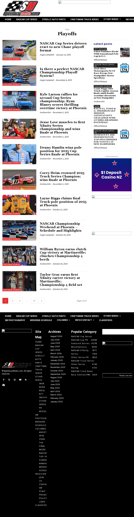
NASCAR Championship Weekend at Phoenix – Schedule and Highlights (60, 227)
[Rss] (26, 380)
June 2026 (55, 343)
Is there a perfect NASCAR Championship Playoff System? (62, 72)
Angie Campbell (47, 54)
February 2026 (57, 357)
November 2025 (57, 367)
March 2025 (56, 394)
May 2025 (55, 388)
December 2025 (57, 364)
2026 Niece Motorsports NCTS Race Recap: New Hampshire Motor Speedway (104, 73)
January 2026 (56, 360)
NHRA (96, 106)
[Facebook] (4, 380)
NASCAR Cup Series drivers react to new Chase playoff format (63, 47)
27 (34, 300)
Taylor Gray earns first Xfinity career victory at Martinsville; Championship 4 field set (61, 280)
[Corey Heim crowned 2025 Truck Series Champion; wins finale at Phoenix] (19, 179)
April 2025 (55, 391)
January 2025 (56, 401)
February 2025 (57, 398)
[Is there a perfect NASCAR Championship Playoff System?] (19, 76)
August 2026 (56, 336)
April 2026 (55, 350)
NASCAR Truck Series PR (104, 65)
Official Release (100, 59)
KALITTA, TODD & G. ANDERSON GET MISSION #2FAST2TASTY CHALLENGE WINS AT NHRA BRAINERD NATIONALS (106, 115)
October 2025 (56, 370)
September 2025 (58, 374)
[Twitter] (9, 380)
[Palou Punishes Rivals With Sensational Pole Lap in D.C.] (125, 52)
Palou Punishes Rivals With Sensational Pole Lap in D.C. (106, 53)
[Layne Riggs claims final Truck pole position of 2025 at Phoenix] (19, 205)
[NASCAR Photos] (4, 385)
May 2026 (55, 346)
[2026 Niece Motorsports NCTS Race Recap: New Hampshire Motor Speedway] (125, 68)
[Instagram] (15, 380)
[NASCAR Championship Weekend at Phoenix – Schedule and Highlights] (19, 230)
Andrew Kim (45, 112)
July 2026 (54, 340)
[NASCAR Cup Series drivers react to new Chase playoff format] (19, 50)
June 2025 (55, 384)
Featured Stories (11, 59)
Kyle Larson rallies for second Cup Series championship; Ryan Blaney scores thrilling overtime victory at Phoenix (63, 101)
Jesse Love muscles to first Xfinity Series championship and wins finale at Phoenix (62, 127)
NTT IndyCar (100, 49)
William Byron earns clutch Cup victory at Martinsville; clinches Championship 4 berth (63, 254)
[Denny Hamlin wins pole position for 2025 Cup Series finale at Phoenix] (19, 154)
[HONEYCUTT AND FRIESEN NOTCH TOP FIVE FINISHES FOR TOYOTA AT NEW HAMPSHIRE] (125, 134)
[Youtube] (20, 380)
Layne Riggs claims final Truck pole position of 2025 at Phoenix (63, 201)
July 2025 (54, 381)
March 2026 (56, 353)
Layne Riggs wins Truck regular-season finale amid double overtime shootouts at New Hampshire (106, 93)
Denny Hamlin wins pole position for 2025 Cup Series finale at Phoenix (61, 151)
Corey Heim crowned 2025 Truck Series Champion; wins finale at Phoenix (62, 176)
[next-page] (42, 301)
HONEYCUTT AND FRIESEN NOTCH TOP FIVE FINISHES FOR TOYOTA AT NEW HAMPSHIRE (105, 139)
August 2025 (56, 377)
